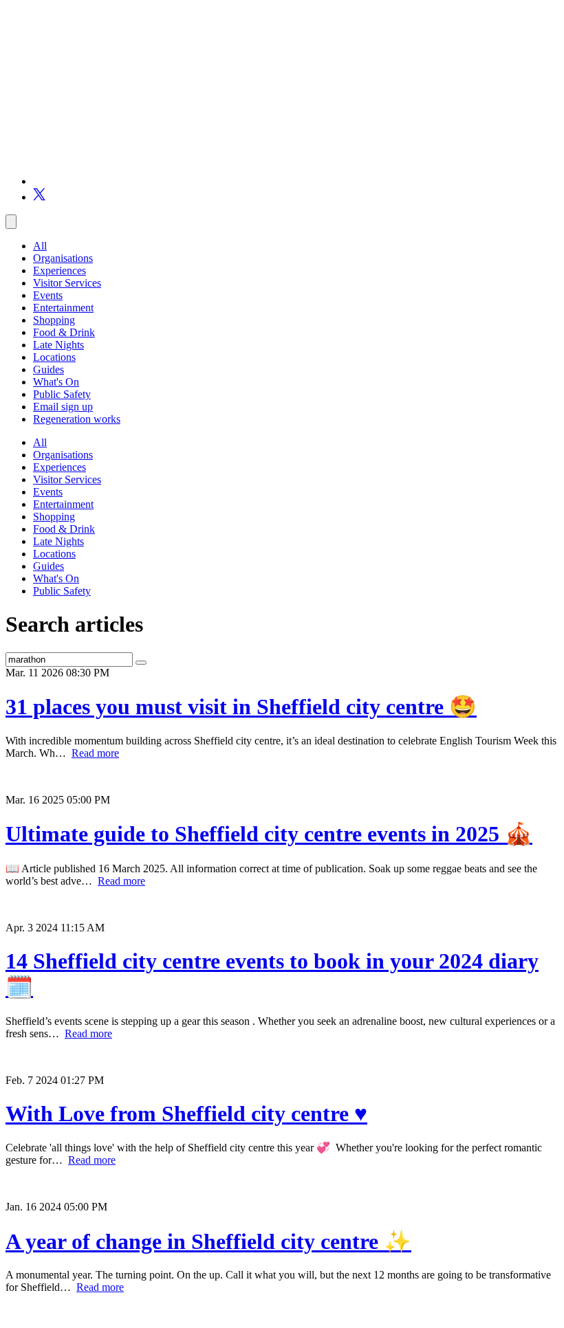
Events (48, 295)
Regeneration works (76, 419)
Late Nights (58, 345)
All (40, 246)
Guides (48, 369)
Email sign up (63, 406)
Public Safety (62, 394)
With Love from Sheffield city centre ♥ (186, 1113)
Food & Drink (64, 332)
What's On (56, 382)
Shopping (54, 320)
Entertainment (63, 307)
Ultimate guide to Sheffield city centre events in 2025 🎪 (269, 833)
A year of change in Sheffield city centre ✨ (208, 1241)
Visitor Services (67, 283)
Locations (54, 357)
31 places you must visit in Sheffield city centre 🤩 (241, 706)
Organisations (63, 258)
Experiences (59, 270)
